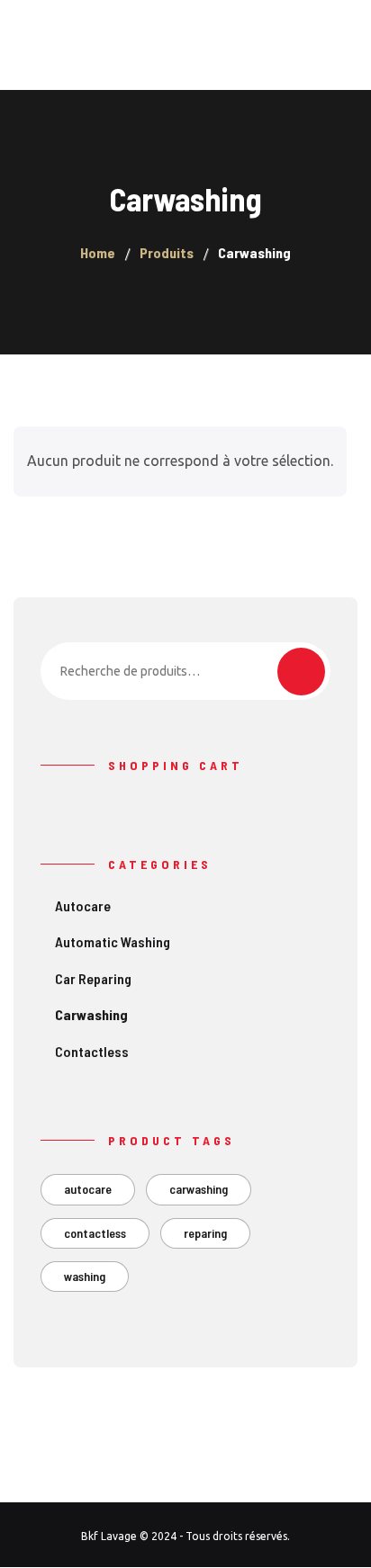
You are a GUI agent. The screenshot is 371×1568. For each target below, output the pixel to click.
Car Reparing (93, 978)
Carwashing (91, 1014)
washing (84, 1276)
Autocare (83, 905)
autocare (88, 1188)
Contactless (92, 1051)
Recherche (301, 671)
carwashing (198, 1188)
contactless (95, 1233)
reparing (205, 1233)
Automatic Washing (112, 941)
